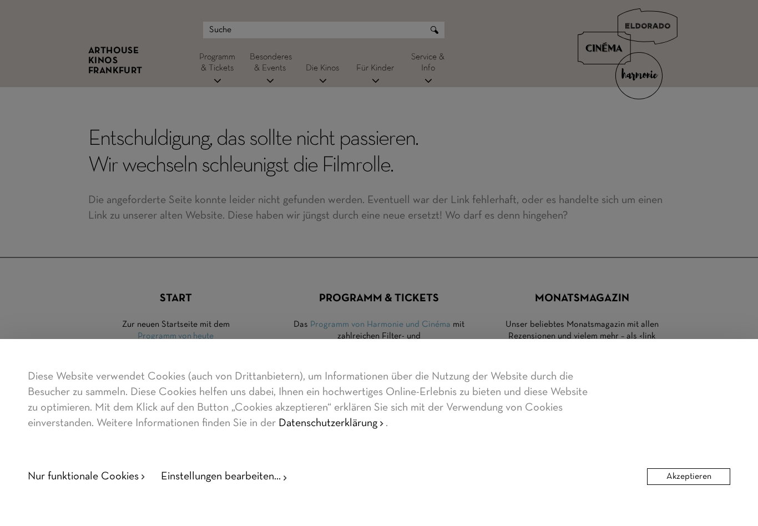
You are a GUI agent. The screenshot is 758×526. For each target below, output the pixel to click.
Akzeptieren (688, 477)
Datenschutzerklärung (328, 423)
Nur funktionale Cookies (83, 477)
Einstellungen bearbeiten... (221, 477)
